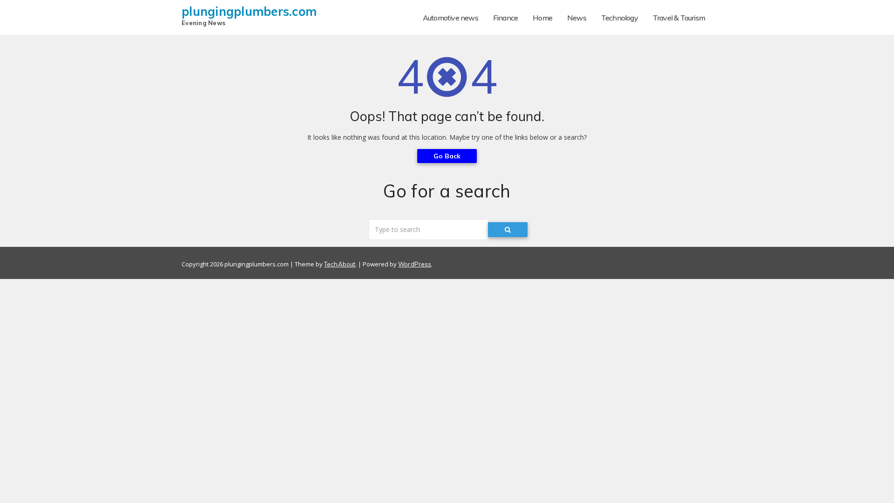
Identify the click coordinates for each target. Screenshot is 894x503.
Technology (619, 17)
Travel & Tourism (679, 17)
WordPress (414, 264)
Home (542, 17)
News (576, 17)
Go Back (447, 156)
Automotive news (450, 17)
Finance (505, 17)
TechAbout (339, 264)
